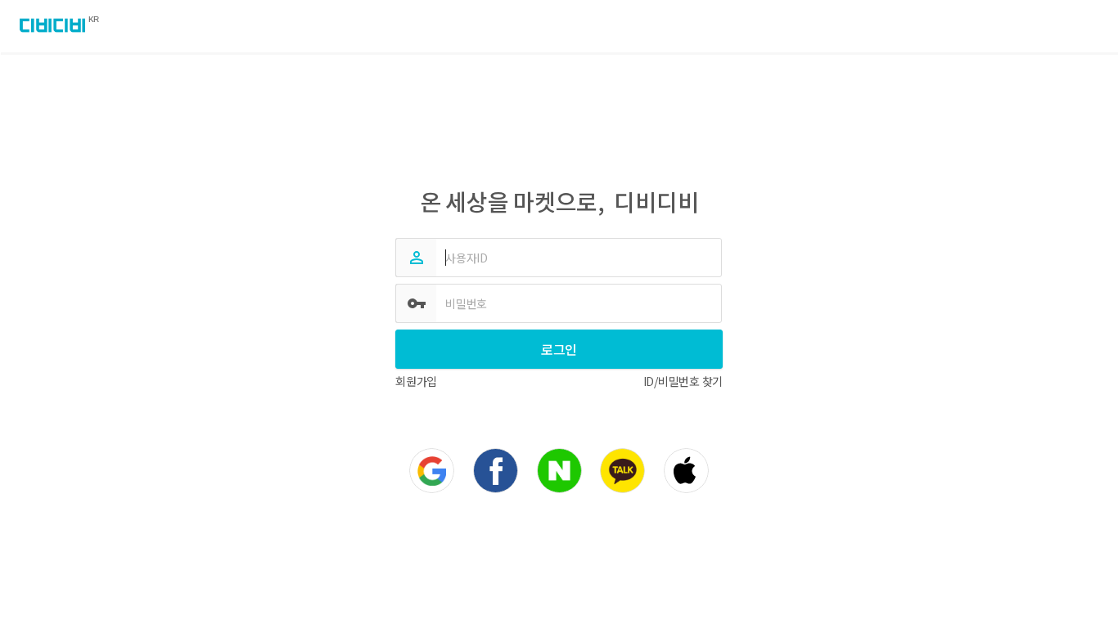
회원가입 (416, 381)
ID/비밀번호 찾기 (683, 381)
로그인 (559, 349)
